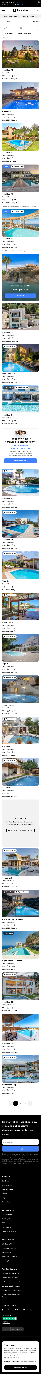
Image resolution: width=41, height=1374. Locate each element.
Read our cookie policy (12, 1361)
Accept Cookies (20, 1367)
